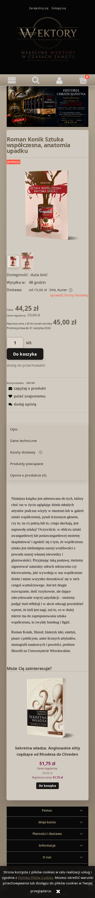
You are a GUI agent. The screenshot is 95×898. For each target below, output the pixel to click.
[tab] (47, 429)
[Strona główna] (47, 38)
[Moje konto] (59, 80)
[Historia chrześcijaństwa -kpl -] (47, 106)
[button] (12, 80)
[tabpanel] (47, 574)
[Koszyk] (83, 80)
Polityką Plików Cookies (35, 877)
